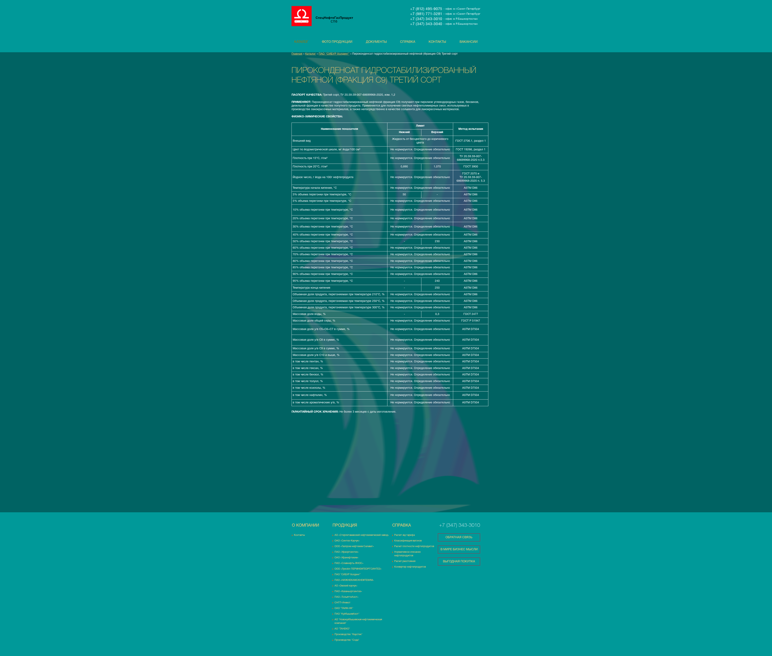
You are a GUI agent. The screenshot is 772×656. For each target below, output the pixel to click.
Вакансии (469, 42)
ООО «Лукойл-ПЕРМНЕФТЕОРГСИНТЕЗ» (358, 569)
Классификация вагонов (408, 541)
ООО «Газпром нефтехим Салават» (354, 546)
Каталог (301, 42)
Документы (376, 42)
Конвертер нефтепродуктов (410, 567)
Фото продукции (337, 42)
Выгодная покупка (459, 561)
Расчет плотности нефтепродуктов (414, 546)
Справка (407, 42)
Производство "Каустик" (348, 634)
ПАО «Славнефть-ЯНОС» (349, 563)
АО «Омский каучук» (346, 586)
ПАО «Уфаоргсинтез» (347, 552)
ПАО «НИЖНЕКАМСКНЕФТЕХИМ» (354, 580)
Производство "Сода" (347, 640)
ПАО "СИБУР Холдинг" (334, 54)
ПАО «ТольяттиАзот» (346, 597)
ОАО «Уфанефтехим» (346, 558)
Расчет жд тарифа (404, 535)
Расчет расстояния (404, 561)
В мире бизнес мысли (459, 549)
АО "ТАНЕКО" (342, 629)
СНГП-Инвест (342, 603)
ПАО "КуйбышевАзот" (347, 614)
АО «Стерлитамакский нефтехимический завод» (362, 535)
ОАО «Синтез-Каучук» (347, 541)
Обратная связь (459, 537)
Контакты (437, 42)
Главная (297, 54)
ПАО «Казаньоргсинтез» (348, 591)
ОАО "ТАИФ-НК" (344, 608)
